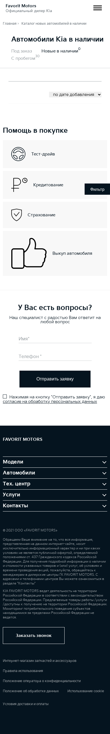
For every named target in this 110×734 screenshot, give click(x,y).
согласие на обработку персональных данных (50, 401)
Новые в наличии (59, 51)
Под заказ (21, 51)
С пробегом (23, 58)
